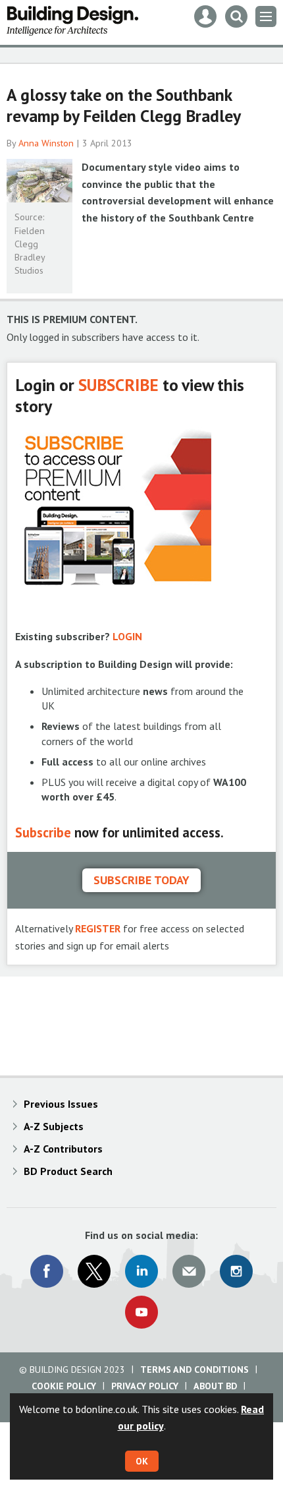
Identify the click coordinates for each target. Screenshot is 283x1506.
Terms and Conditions (194, 1369)
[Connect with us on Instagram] (236, 1271)
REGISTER (97, 928)
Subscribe (43, 832)
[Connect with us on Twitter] (94, 1271)
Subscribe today (141, 880)
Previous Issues (61, 1103)
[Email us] (189, 1271)
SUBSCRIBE (118, 385)
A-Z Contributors (63, 1148)
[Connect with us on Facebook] (47, 1271)
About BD (215, 1386)
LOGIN (127, 636)
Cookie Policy (64, 1386)
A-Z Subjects (54, 1126)
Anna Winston (46, 143)
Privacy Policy (144, 1386)
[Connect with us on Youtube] (141, 1312)
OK (142, 1461)
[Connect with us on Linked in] (141, 1271)
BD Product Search (68, 1171)
